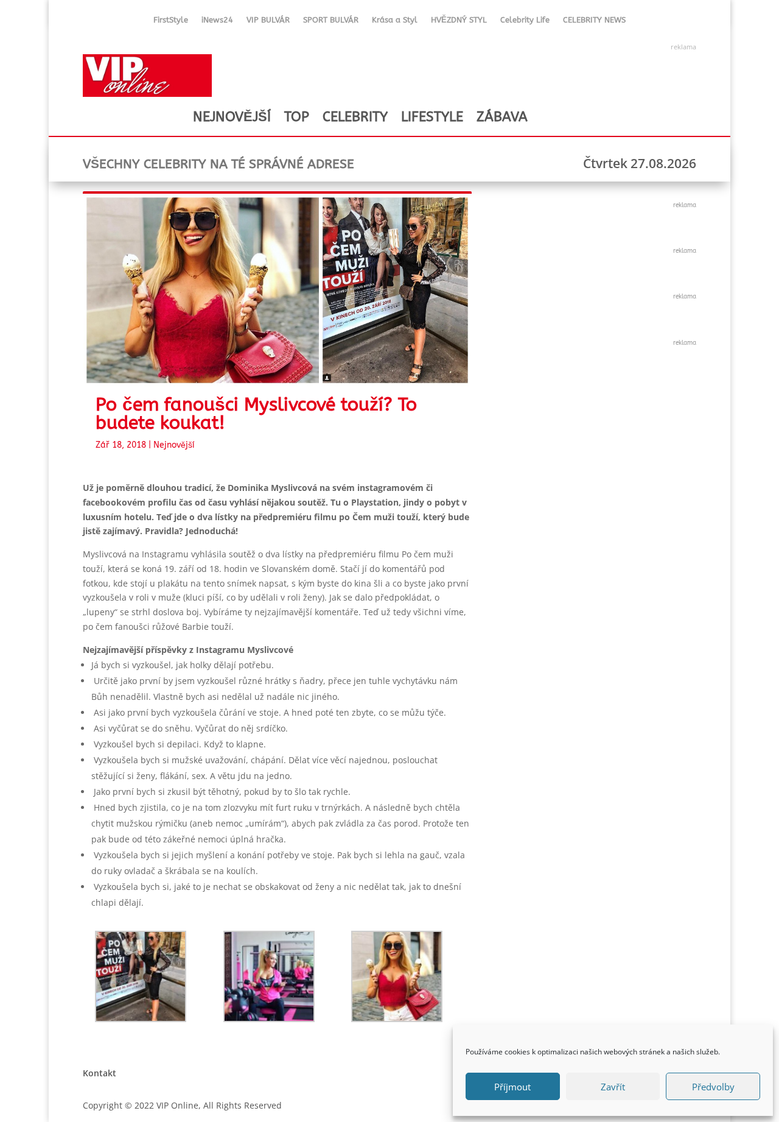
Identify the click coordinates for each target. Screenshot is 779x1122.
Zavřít (613, 1087)
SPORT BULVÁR (330, 22)
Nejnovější (174, 445)
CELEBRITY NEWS (594, 22)
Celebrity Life (525, 22)
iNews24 (217, 22)
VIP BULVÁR (268, 22)
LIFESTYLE (432, 117)
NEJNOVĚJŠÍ (232, 117)
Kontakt (99, 1073)
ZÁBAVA (502, 117)
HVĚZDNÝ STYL (459, 22)
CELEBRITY (355, 117)
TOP (296, 117)
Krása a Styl (394, 22)
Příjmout (512, 1087)
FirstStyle (170, 22)
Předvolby (713, 1087)
